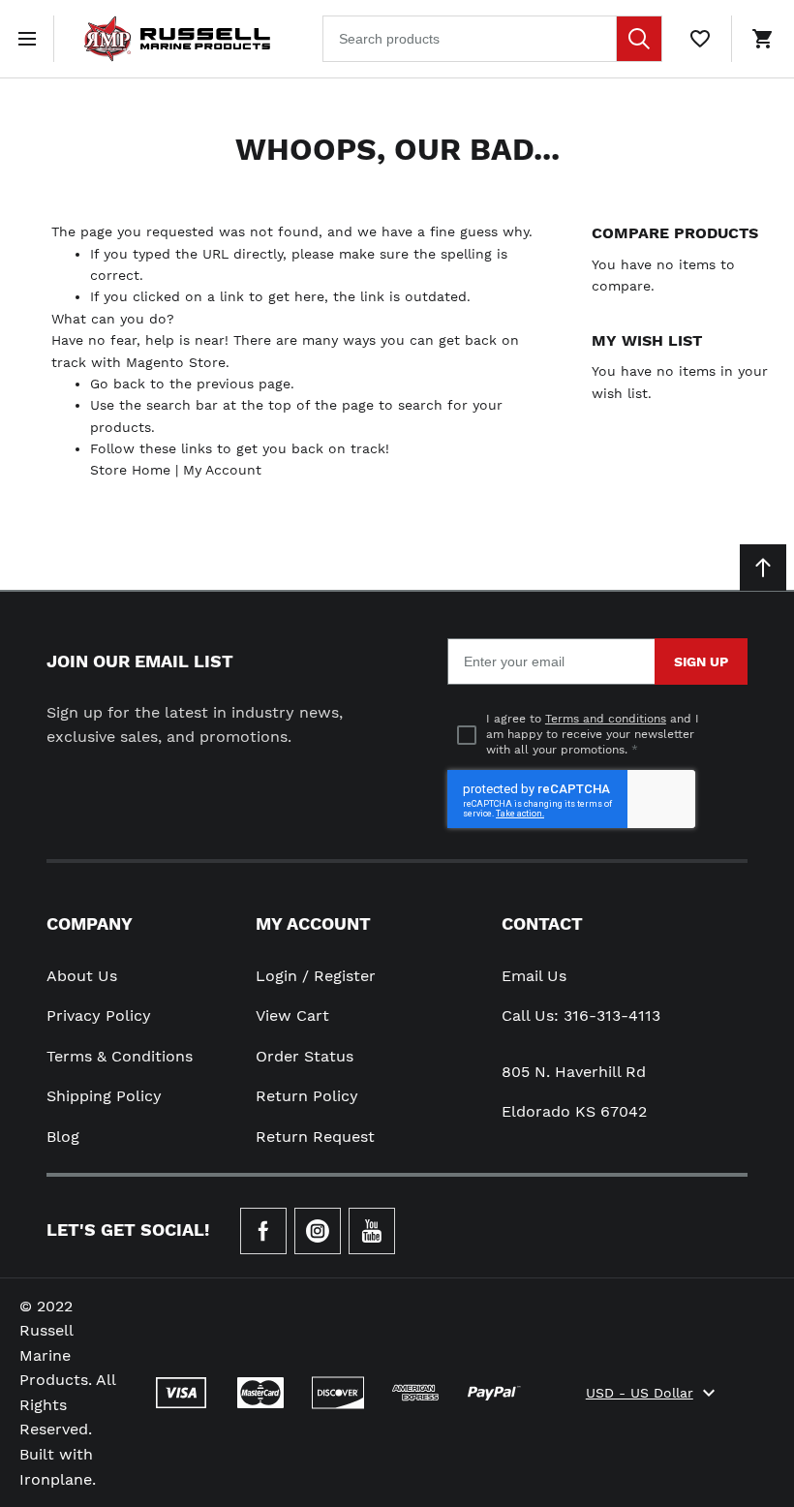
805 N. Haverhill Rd (574, 1071)
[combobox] (492, 38)
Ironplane (55, 1479)
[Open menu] (31, 38)
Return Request (315, 1136)
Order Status (304, 1056)
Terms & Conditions (119, 1056)
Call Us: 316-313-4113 (581, 1015)
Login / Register (316, 976)
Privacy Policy (98, 1015)
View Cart (292, 1015)
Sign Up (701, 661)
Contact (542, 923)
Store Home (130, 469)
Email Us (534, 976)
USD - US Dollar (639, 1392)
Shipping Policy (104, 1096)
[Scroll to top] (763, 567)
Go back (117, 383)
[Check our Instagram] (317, 1231)
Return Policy (307, 1096)
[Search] (639, 38)
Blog (62, 1136)
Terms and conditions (605, 718)
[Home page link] (176, 38)
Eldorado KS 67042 (574, 1111)
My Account (222, 469)
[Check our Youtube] (372, 1231)
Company (89, 923)
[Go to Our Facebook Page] (263, 1231)
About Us (81, 976)
